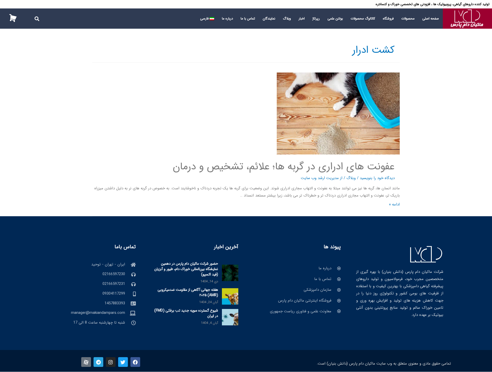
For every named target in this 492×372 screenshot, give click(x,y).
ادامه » (394, 204)
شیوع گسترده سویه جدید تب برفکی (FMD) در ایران (186, 313)
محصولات (408, 18)
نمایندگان (269, 18)
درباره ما (227, 18)
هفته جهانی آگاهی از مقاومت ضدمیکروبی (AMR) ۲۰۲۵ (188, 292)
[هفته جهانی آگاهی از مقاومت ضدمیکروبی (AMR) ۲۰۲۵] (230, 296)
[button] (37, 18)
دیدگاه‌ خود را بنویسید (377, 178)
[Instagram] (111, 362)
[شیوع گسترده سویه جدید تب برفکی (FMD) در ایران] (230, 317)
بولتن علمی (335, 18)
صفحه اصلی (430, 18)
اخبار (302, 18)
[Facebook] (135, 362)
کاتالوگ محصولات (363, 18)
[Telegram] (98, 362)
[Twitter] (123, 362)
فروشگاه (388, 18)
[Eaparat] (86, 362)
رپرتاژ (316, 18)
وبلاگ (287, 18)
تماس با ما (248, 18)
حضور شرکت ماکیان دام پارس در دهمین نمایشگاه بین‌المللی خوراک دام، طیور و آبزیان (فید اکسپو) (186, 269)
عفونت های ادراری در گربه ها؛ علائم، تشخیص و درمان (284, 167)
